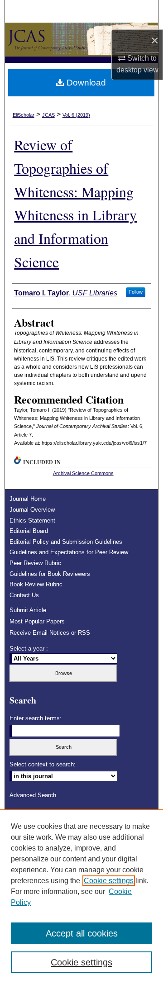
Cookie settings (109, 880)
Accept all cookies (82, 933)
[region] (81, 896)
